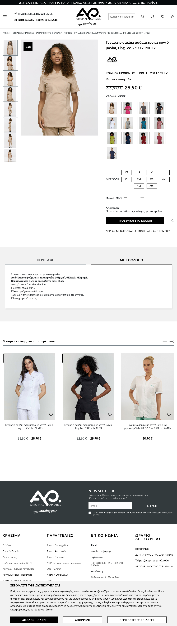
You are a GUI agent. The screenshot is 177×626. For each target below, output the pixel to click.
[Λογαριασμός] (152, 16)
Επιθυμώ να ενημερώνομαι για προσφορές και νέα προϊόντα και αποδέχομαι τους (133, 513)
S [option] (139, 172)
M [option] (152, 172)
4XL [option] (164, 179)
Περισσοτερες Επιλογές (137, 620)
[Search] (142, 16)
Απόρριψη (82, 620)
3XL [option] (152, 179)
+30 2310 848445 (23, 20)
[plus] (142, 197)
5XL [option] (139, 186)
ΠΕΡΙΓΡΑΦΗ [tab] (45, 260)
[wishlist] (172, 220)
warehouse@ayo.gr (101, 551)
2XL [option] (139, 179)
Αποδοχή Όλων (34, 620)
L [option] (164, 172)
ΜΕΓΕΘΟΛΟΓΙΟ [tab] (131, 260)
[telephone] (15, 14)
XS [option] (126, 172)
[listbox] (145, 180)
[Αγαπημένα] (162, 16)
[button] (10, 63)
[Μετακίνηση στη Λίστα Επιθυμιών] (51, 414)
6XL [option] (152, 186)
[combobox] (121, 16)
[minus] (125, 197)
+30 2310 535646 (47, 20)
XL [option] (126, 179)
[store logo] (88, 16)
